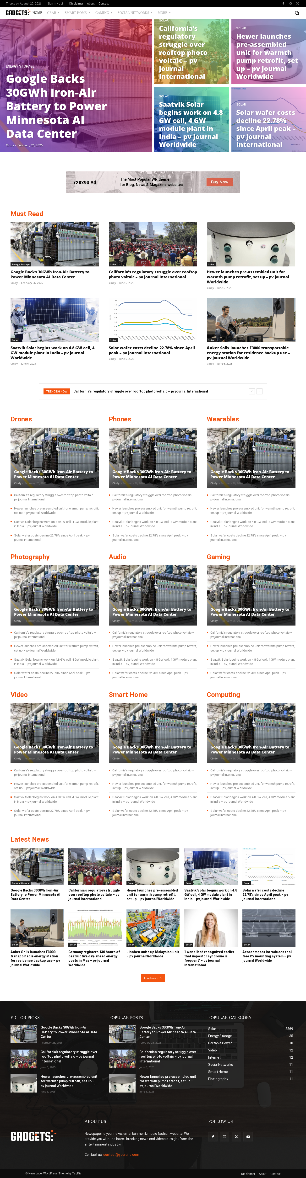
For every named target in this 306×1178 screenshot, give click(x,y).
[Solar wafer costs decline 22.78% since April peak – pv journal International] (153, 320)
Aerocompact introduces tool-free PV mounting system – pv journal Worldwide (267, 956)
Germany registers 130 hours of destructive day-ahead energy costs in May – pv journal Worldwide (94, 958)
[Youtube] (248, 1136)
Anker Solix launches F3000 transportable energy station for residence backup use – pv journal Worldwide (248, 353)
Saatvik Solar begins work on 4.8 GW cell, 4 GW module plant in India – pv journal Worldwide (52, 353)
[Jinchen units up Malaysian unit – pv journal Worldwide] (153, 928)
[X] (297, 3)
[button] (297, 13)
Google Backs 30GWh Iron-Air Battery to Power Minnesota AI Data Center (50, 274)
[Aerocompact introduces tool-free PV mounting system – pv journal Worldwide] (268, 928)
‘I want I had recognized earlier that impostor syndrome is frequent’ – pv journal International (209, 958)
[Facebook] (283, 3)
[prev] (252, 391)
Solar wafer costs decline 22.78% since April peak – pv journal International (152, 350)
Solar (164, 20)
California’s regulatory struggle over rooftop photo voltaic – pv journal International (153, 274)
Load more (151, 978)
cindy (14, 283)
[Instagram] (290, 3)
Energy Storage (20, 66)
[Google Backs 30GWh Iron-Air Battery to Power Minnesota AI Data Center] (76, 85)
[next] (259, 391)
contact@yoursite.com (121, 1155)
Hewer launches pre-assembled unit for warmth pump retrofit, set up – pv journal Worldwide (248, 277)
